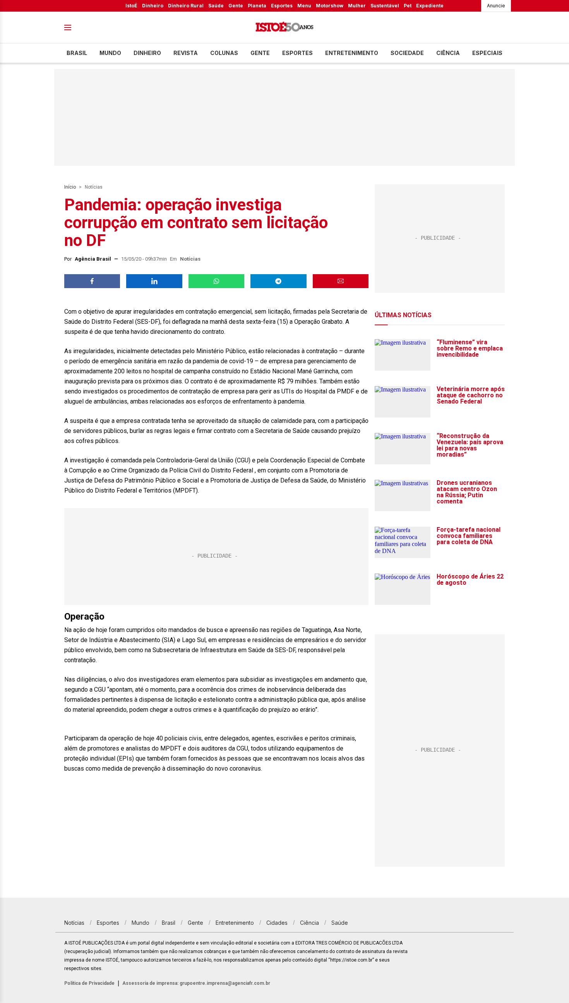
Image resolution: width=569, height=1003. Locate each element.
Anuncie (496, 6)
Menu (304, 6)
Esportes (282, 6)
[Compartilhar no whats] (216, 281)
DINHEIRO (147, 53)
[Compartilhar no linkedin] (154, 281)
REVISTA (185, 53)
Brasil (77, 53)
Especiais (487, 53)
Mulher (357, 6)
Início (70, 187)
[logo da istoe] (284, 28)
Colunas (224, 53)
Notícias (94, 187)
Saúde (216, 6)
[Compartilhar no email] (340, 281)
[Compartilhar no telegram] (278, 281)
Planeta (257, 6)
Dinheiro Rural (186, 6)
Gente (235, 6)
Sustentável (384, 6)
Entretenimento (351, 53)
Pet (407, 6)
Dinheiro (152, 6)
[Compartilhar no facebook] (92, 281)
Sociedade (407, 53)
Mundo (110, 53)
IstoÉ (131, 6)
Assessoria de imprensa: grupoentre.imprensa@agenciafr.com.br (196, 983)
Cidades (277, 922)
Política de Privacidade (89, 983)
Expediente (430, 6)
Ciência (448, 53)
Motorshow (329, 6)
